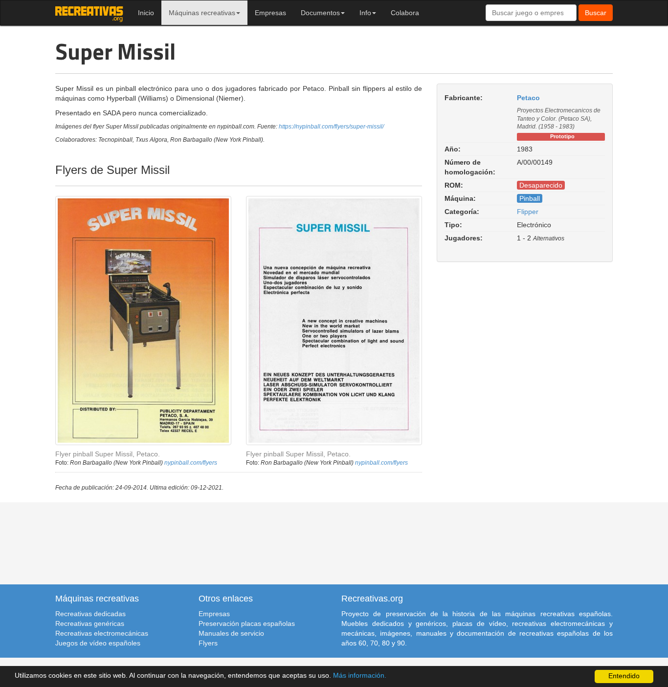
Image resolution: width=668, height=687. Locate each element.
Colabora (405, 13)
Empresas (270, 13)
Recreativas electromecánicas (101, 633)
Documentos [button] (320, 13)
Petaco (528, 98)
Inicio (146, 13)
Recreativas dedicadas (90, 614)
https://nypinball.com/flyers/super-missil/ (331, 126)
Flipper (527, 211)
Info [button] (365, 13)
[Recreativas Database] (89, 12)
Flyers (208, 643)
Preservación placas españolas (247, 623)
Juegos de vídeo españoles (97, 643)
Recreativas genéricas (89, 623)
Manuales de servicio (231, 633)
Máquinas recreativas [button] (202, 13)
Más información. (359, 675)
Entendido (624, 676)
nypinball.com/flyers (190, 462)
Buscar (595, 13)
